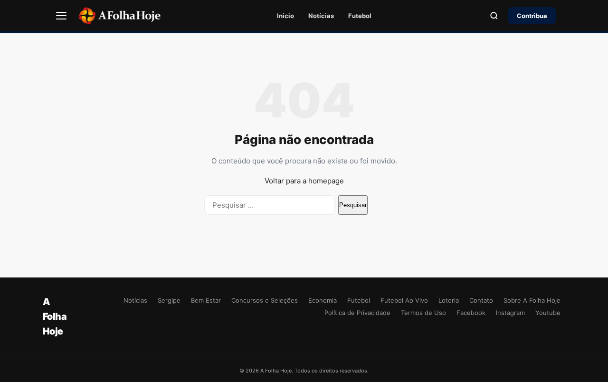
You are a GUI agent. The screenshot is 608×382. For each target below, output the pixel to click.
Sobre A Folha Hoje (532, 300)
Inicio (285, 15)
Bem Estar (206, 300)
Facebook (470, 312)
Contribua (532, 15)
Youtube (547, 312)
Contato (481, 300)
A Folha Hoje (54, 316)
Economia (322, 300)
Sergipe (169, 300)
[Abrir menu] (61, 15)
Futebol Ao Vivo (404, 300)
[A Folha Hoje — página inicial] (119, 16)
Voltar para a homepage (304, 180)
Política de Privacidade (357, 312)
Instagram (510, 312)
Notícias (321, 15)
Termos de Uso (423, 312)
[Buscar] (494, 15)
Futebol (359, 15)
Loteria (448, 300)
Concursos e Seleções (264, 300)
